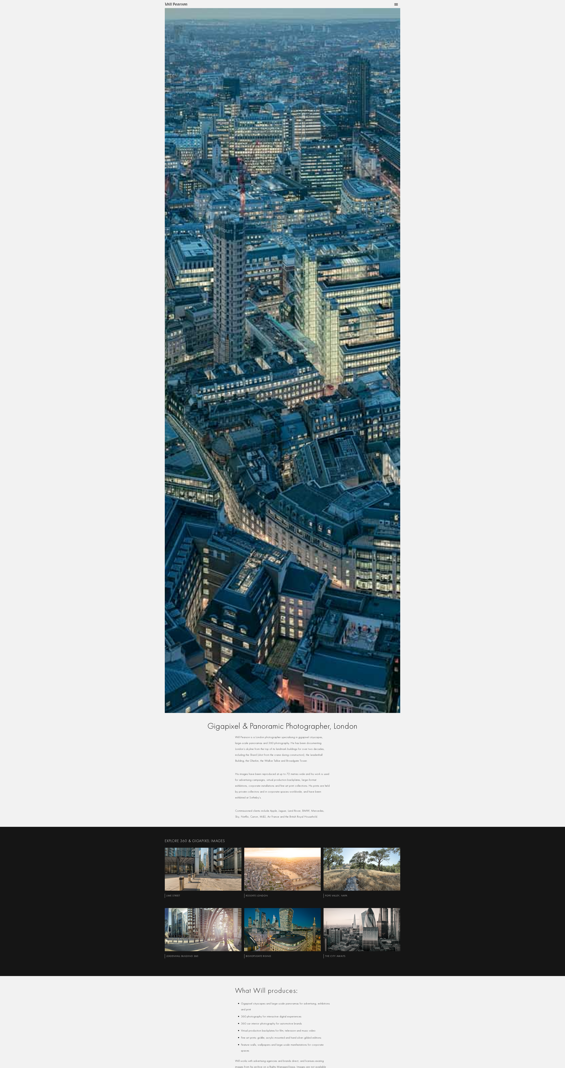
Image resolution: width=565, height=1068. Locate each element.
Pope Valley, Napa (336, 895)
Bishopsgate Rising (258, 956)
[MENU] (395, 4)
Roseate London (257, 895)
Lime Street (173, 895)
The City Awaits (335, 956)
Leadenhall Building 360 (182, 956)
